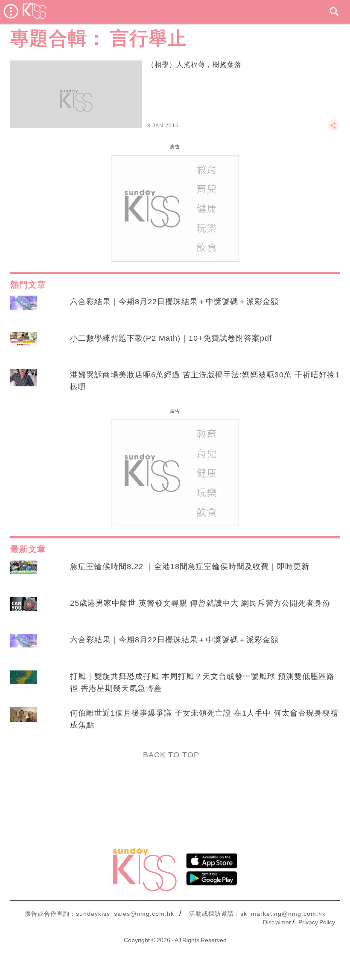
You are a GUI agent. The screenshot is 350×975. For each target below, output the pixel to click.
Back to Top (171, 755)
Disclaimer (277, 922)
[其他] (333, 129)
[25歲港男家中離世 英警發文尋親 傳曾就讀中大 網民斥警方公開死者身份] (23, 611)
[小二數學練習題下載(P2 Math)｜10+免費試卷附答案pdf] (23, 346)
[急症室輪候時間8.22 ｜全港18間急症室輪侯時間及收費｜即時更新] (23, 575)
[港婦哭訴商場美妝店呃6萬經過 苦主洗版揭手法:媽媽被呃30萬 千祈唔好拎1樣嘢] (23, 383)
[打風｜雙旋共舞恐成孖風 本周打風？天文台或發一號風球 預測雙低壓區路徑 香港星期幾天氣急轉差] (23, 684)
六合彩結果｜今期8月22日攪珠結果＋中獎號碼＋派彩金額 (174, 301)
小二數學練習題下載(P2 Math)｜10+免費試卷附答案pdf (171, 338)
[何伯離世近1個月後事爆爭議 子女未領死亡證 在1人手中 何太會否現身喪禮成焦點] (23, 721)
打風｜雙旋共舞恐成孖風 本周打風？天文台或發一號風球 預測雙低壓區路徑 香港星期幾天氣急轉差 (202, 682)
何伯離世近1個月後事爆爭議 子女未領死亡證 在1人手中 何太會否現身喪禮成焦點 (204, 719)
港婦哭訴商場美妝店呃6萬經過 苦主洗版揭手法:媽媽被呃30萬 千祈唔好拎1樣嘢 (205, 381)
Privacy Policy (316, 922)
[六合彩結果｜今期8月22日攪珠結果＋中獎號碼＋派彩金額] (23, 310)
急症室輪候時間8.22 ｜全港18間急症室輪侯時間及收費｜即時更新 (189, 566)
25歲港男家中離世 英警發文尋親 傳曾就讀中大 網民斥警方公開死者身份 (200, 603)
